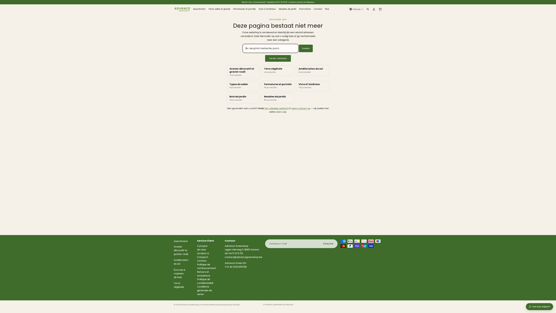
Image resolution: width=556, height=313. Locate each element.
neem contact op (300, 108)
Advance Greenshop (190, 304)
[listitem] (327, 9)
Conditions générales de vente (204, 290)
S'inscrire (328, 243)
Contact (202, 260)
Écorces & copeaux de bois (179, 273)
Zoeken (306, 48)
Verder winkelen (278, 58)
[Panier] (380, 9)
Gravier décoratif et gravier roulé (181, 250)
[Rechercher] (368, 9)
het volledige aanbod (276, 108)
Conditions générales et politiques (278, 304)
